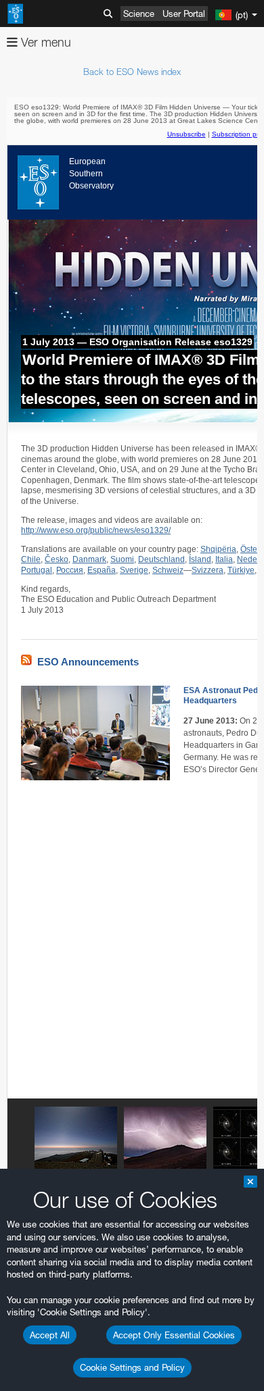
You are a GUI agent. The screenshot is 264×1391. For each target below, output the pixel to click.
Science (138, 13)
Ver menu (44, 42)
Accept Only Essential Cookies (174, 1335)
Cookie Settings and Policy (132, 1367)
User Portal (183, 13)
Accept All (50, 1335)
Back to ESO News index (132, 71)
